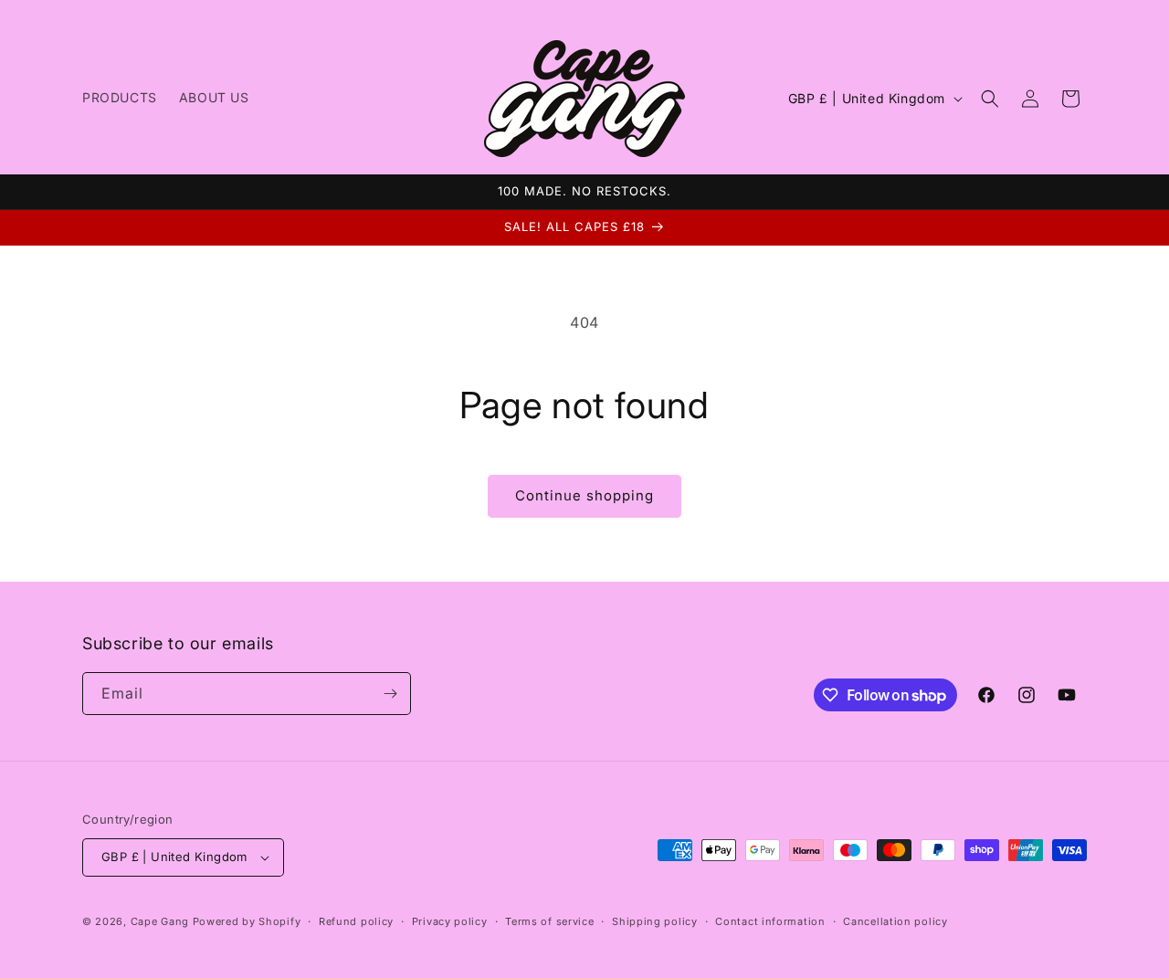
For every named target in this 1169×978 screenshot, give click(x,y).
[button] (990, 99)
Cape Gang (160, 921)
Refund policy (356, 921)
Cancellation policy (895, 921)
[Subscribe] (390, 693)
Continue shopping (584, 495)
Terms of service (549, 921)
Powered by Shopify (247, 921)
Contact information (770, 921)
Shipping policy (655, 921)
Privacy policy (450, 921)
